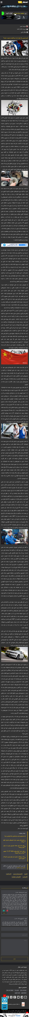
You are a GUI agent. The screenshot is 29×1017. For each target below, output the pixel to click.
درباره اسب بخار (23, 990)
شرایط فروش (23, 993)
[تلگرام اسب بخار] (14, 245)
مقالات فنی (23, 32)
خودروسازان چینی (17, 874)
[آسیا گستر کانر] (15, 17)
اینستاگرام (19, 868)
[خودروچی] (15, 13)
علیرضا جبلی (23, 26)
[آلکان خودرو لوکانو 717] (14, 6)
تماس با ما (17, 990)
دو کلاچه (8, 874)
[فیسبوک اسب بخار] (15, 997)
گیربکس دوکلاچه (16, 877)
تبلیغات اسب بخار (10, 990)
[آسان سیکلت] (14, 1015)
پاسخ (4, 913)
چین (25, 874)
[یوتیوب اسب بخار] (18, 997)
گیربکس (25, 877)
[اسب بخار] (23, 2)
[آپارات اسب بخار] (11, 997)
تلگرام (24, 868)
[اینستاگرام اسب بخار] (25, 997)
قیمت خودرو (17, 993)
